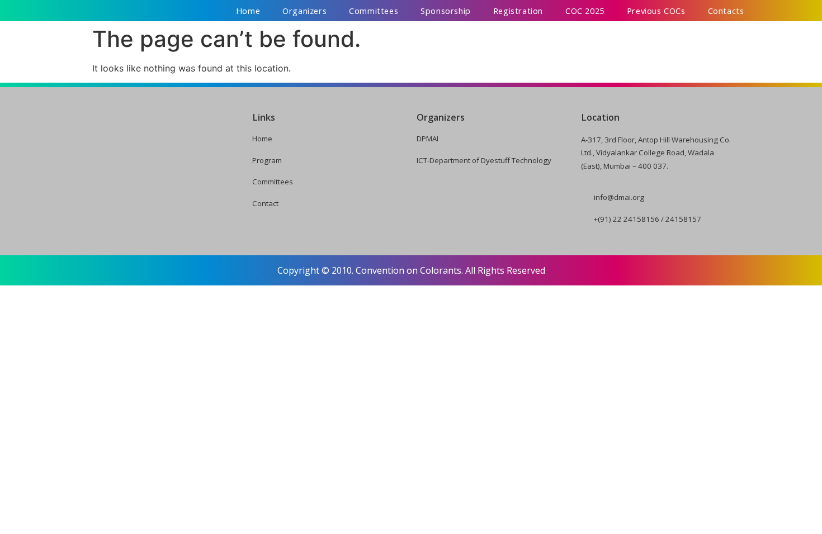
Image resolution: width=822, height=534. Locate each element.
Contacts (726, 10)
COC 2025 (584, 10)
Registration (518, 10)
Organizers (304, 10)
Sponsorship (446, 10)
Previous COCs (656, 10)
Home (248, 10)
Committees (373, 10)
